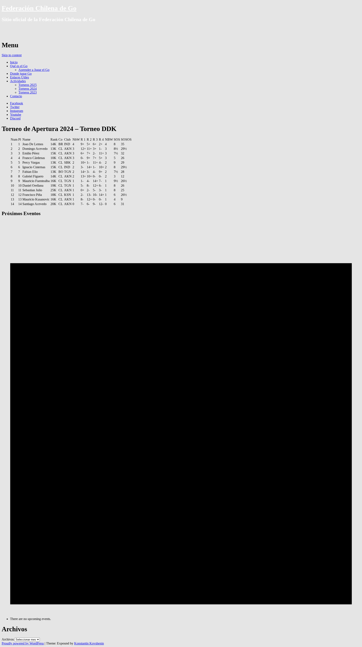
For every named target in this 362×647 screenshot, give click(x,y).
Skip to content (12, 55)
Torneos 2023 (27, 92)
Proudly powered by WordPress (23, 643)
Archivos (8, 639)
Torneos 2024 (27, 88)
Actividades (18, 81)
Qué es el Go (18, 66)
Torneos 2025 (27, 85)
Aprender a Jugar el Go (33, 70)
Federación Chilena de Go (39, 8)
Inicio (14, 62)
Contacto (16, 96)
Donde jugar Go (21, 73)
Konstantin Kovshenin (89, 643)
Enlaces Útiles (19, 77)
